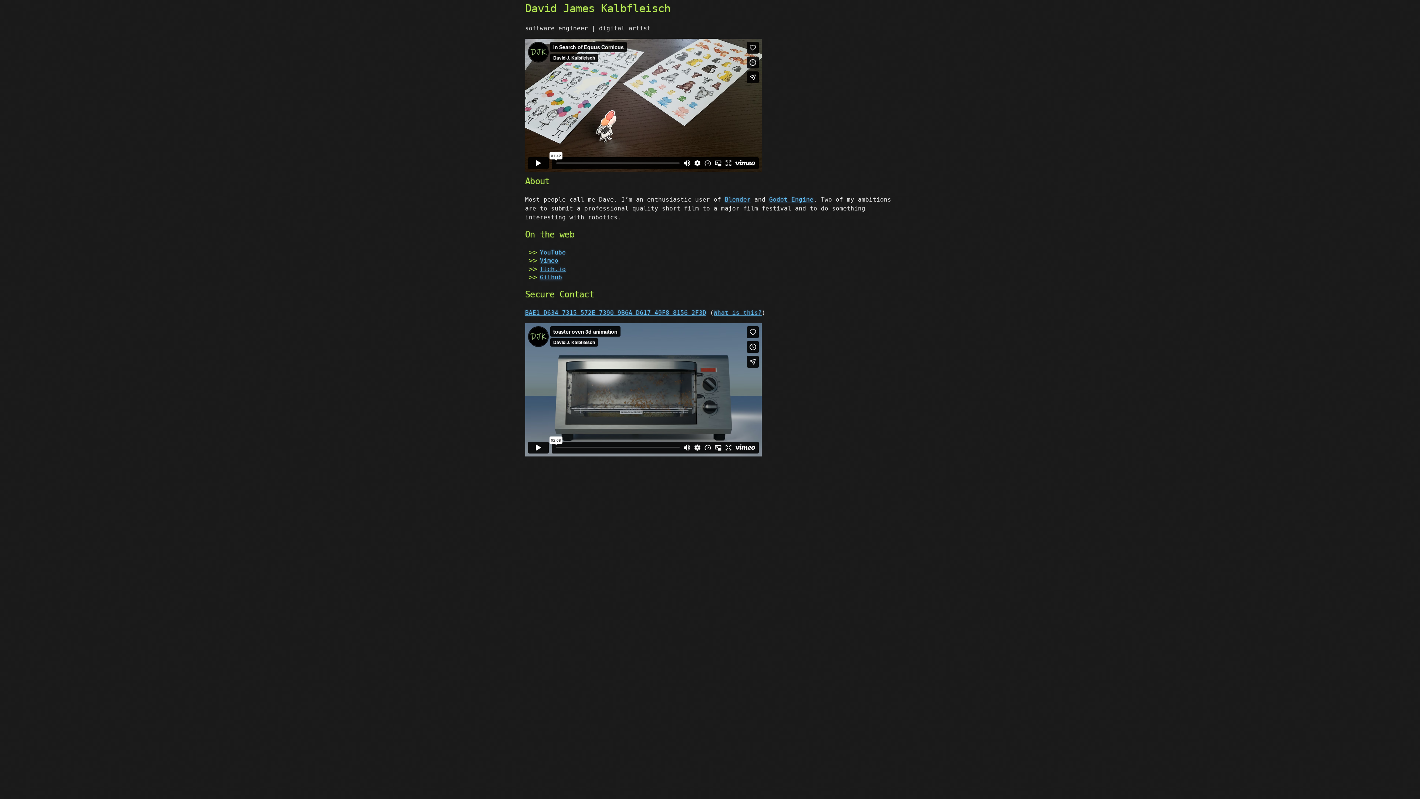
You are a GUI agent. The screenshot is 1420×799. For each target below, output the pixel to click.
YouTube (553, 252)
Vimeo (549, 260)
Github (551, 277)
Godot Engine (791, 199)
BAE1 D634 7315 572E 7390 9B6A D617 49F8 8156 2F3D (615, 312)
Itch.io (553, 269)
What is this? (738, 312)
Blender (738, 199)
